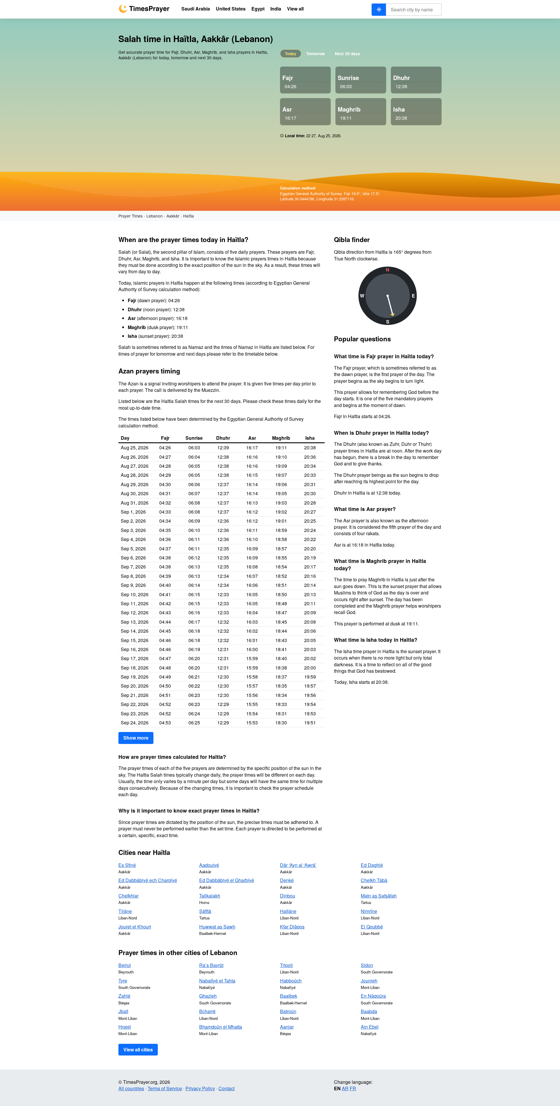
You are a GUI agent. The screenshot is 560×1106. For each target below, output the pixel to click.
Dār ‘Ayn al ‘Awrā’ (298, 865)
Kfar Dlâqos (292, 926)
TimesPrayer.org (144, 9)
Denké (287, 880)
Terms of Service (165, 1088)
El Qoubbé (372, 926)
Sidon (367, 965)
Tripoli (286, 965)
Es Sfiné (127, 865)
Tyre (122, 980)
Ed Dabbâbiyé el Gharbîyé (226, 880)
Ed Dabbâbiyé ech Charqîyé (147, 880)
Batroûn (288, 1011)
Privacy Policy (200, 1088)
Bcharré (207, 1011)
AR (345, 1088)
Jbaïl (123, 1011)
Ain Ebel (370, 1026)
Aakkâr (173, 216)
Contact (226, 1088)
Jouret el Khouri (134, 926)
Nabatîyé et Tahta (217, 980)
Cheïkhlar (128, 895)
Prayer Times (130, 216)
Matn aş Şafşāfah (379, 895)
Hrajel (124, 1026)
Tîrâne (125, 911)
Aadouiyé (209, 865)
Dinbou (287, 895)
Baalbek (288, 995)
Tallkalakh (209, 895)
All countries (131, 1088)
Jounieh (369, 980)
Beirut (124, 965)
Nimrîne (369, 911)
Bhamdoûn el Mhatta (220, 1026)
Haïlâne (288, 911)
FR (353, 1088)
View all (295, 8)
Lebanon (154, 216)
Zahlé (124, 995)
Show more (135, 737)
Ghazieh (208, 995)
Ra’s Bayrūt (211, 965)
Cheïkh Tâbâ (374, 880)
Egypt (258, 8)
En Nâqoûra (373, 995)
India (275, 8)
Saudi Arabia (195, 8)
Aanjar (287, 1026)
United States (231, 8)
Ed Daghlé (372, 865)
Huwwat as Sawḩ (217, 926)
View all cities (138, 1049)
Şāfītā (205, 911)
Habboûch (291, 980)
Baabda (369, 1011)
